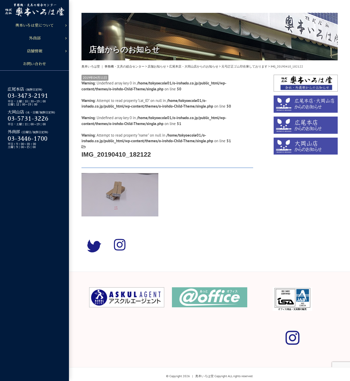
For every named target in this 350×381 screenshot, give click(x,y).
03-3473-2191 (28, 96)
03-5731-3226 (28, 119)
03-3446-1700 (27, 139)
